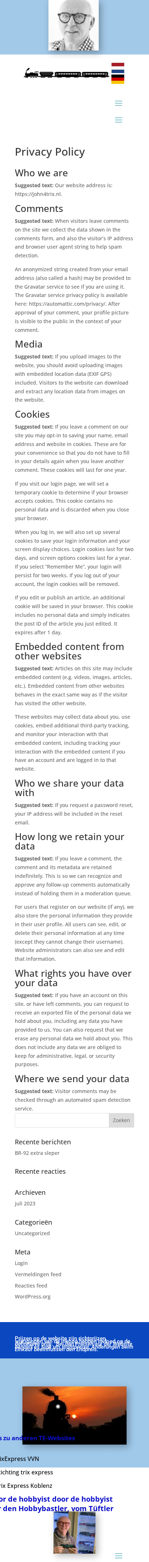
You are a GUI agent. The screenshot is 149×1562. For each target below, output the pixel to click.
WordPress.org (33, 1296)
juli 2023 (25, 1203)
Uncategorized (32, 1233)
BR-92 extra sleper (37, 1152)
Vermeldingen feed (38, 1274)
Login (21, 1263)
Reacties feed (31, 1285)
